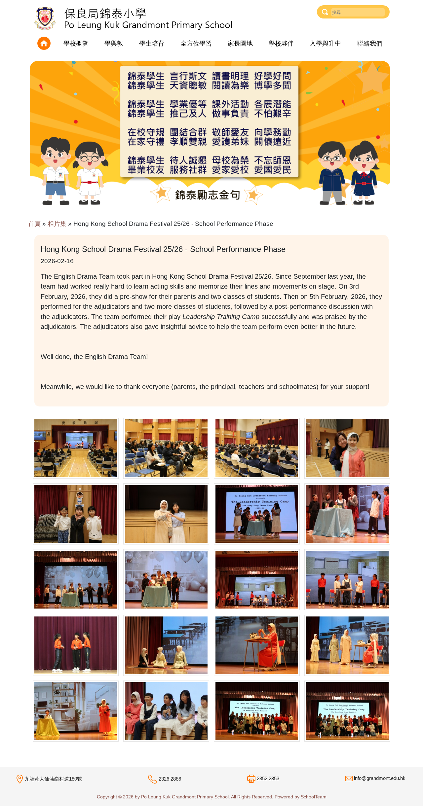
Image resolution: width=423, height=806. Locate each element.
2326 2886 (170, 779)
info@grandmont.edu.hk (379, 778)
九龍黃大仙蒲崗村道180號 (53, 779)
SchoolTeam (314, 796)
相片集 (57, 223)
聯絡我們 (369, 43)
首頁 (34, 223)
